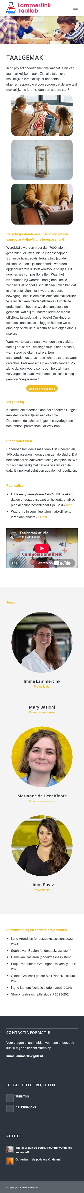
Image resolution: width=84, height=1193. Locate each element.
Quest (42, 517)
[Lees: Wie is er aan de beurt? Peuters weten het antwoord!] (10, 1149)
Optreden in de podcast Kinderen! (38, 1159)
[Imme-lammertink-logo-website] (34, 8)
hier (68, 505)
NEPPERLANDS (25, 1106)
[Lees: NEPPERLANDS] (10, 1108)
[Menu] (75, 8)
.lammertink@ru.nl (24, 1056)
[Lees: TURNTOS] (10, 1098)
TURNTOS (22, 1096)
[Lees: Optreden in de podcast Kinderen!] (10, 1161)
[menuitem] (75, 8)
